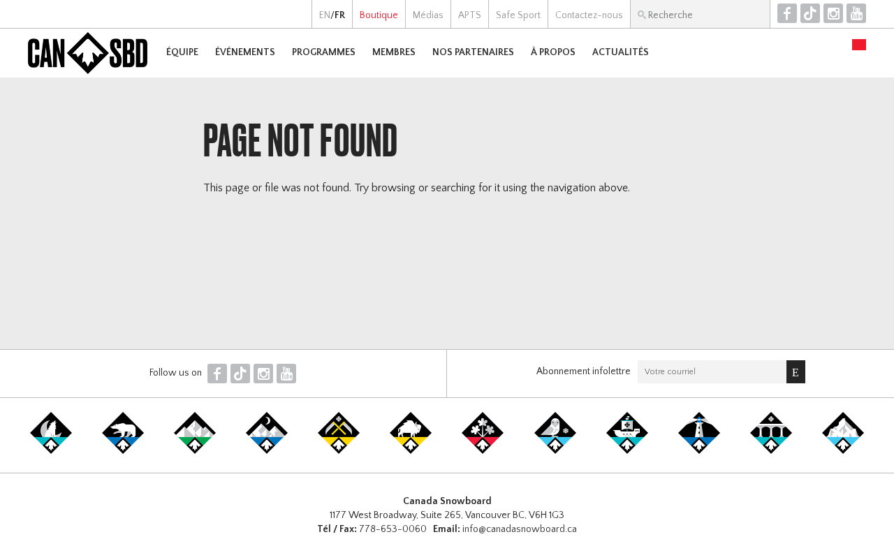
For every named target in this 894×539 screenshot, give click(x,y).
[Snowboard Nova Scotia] (699, 451)
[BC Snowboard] (195, 451)
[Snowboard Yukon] (51, 451)
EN (324, 15)
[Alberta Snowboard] (267, 451)
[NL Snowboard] (843, 451)
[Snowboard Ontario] (483, 451)
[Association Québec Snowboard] (555, 451)
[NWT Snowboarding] (123, 451)
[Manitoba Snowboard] (411, 451)
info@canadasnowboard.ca (519, 529)
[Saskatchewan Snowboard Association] (339, 451)
